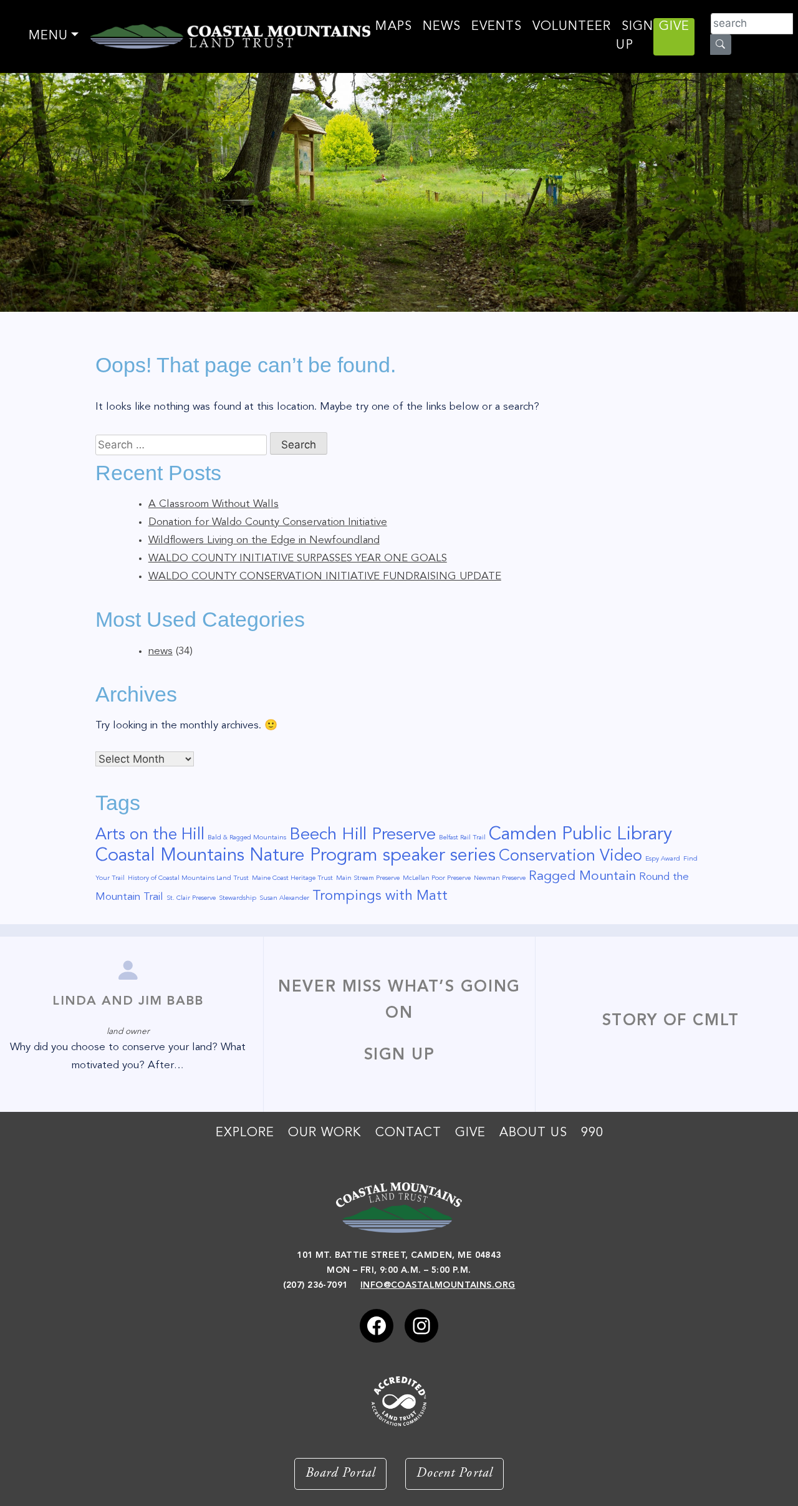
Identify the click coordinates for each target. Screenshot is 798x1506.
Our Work (325, 1133)
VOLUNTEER (571, 27)
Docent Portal (454, 1473)
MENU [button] (48, 36)
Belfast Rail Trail (462, 837)
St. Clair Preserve (191, 898)
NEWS (442, 27)
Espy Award (662, 859)
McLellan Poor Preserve (437, 878)
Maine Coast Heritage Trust (292, 878)
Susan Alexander (284, 898)
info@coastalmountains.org (438, 1285)
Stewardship (237, 898)
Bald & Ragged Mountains (247, 837)
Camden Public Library (580, 835)
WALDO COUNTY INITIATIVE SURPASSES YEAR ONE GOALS (297, 558)
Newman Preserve (500, 878)
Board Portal (340, 1473)
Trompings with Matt (380, 896)
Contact (408, 1133)
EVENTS (496, 27)
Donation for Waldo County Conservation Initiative (267, 522)
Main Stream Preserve (368, 878)
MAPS (393, 27)
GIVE (674, 27)
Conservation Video (570, 856)
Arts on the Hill (149, 835)
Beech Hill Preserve (362, 835)
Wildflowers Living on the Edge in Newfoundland (264, 540)
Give (470, 1133)
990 (592, 1133)
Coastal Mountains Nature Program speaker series (295, 856)
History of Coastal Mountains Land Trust (188, 878)
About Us (533, 1133)
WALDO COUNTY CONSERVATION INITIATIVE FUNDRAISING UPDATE (324, 576)
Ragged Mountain (582, 876)
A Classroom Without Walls (213, 504)
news (160, 651)
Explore (245, 1133)
